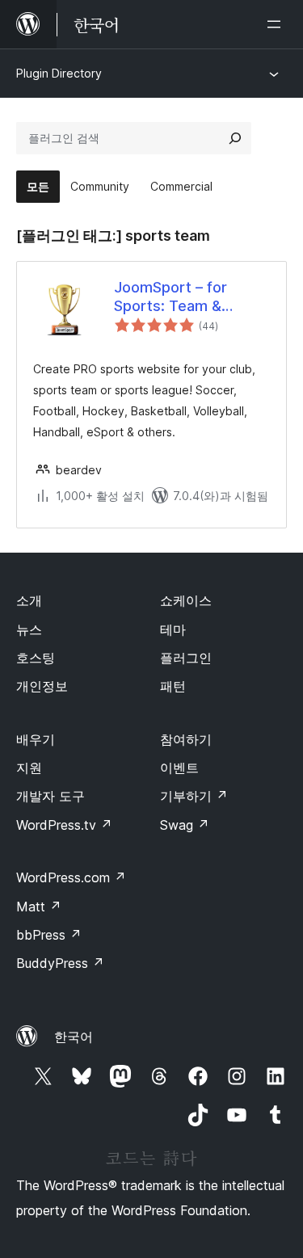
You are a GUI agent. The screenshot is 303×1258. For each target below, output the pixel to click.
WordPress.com (71, 877)
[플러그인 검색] (235, 138)
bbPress (49, 935)
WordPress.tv (64, 825)
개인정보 (42, 686)
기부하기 (194, 796)
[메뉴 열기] (277, 24)
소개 (29, 600)
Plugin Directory (59, 73)
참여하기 (186, 739)
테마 (173, 629)
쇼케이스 (186, 600)
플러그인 (186, 658)
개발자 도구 (50, 796)
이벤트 (179, 767)
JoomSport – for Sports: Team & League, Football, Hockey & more (172, 297)
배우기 (35, 739)
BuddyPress (60, 963)
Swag (184, 825)
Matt (38, 906)
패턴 (173, 686)
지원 (29, 767)
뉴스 (29, 629)
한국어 (73, 1037)
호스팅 (35, 658)
